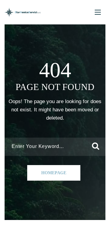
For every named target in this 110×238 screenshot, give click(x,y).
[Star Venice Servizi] (23, 12)
